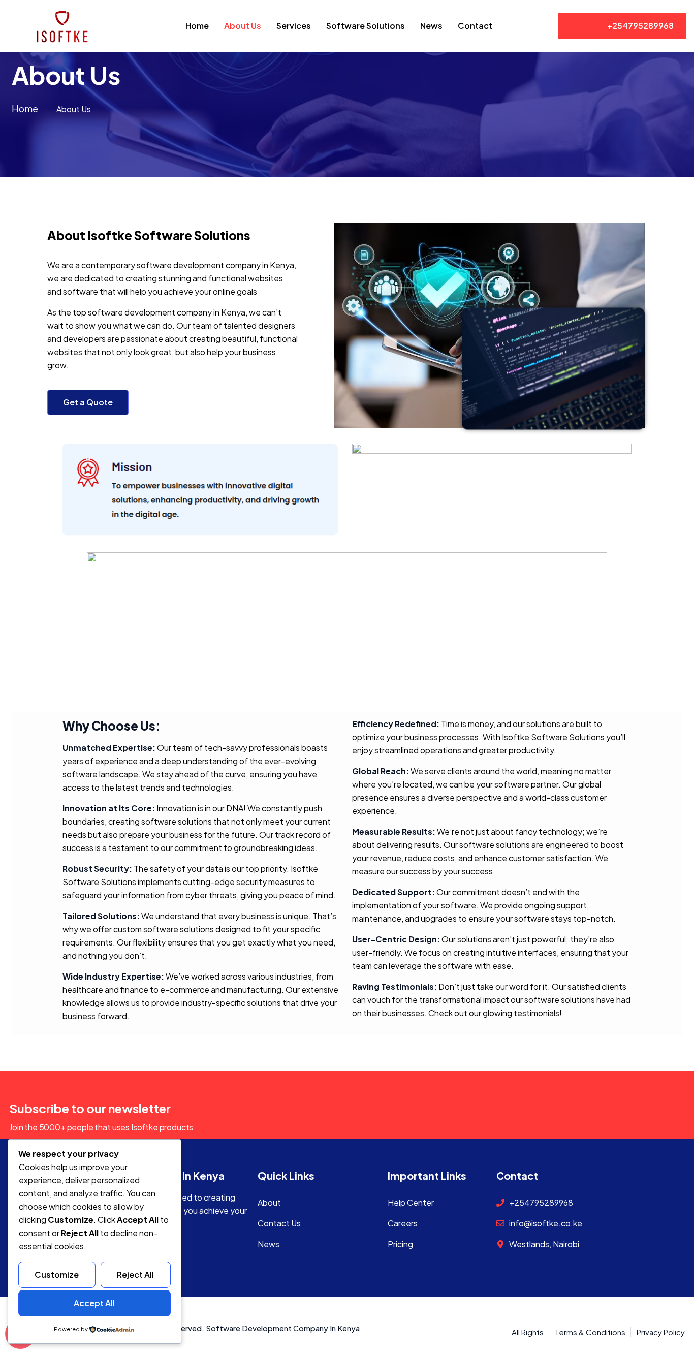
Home (25, 108)
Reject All (135, 1274)
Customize (57, 1274)
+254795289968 (640, 25)
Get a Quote (88, 402)
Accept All (94, 1303)
